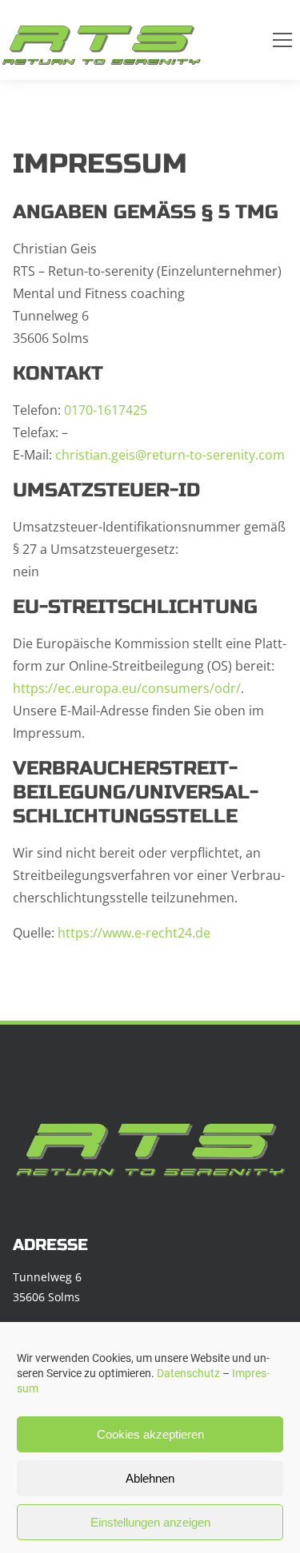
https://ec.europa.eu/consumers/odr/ (127, 688)
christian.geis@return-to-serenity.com (170, 455)
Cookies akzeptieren (150, 1434)
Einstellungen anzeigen (150, 1522)
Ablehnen (150, 1478)
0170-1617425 (105, 410)
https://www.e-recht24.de (134, 933)
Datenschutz (188, 1373)
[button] (282, 40)
